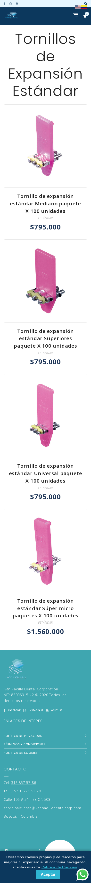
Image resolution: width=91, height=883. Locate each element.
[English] (78, 6)
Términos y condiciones (25, 744)
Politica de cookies (21, 753)
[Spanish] (84, 6)
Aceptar (48, 874)
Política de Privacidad (23, 736)
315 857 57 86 (23, 782)
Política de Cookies (59, 867)
